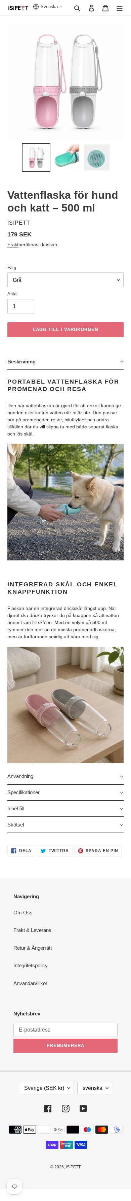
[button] (65, 362)
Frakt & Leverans (32, 930)
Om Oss (23, 912)
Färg (11, 267)
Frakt (12, 244)
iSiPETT (73, 1167)
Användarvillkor (30, 983)
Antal (12, 293)
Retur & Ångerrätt (32, 948)
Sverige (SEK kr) (44, 1088)
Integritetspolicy (30, 965)
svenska (92, 1088)
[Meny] (120, 8)
